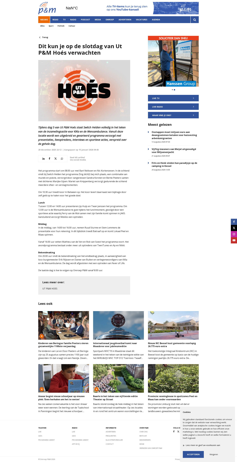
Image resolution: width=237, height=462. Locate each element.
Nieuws (44, 19)
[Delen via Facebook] (49, 158)
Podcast (85, 19)
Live (39, 432)
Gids (40, 436)
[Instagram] (234, 234)
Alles (42, 26)
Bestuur (143, 436)
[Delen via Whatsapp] (62, 158)
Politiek (61, 26)
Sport (51, 26)
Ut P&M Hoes (49, 288)
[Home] (50, 8)
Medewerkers (145, 440)
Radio (73, 19)
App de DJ (76, 444)
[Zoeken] (194, 19)
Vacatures (141, 19)
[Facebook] (173, 431)
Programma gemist (46, 440)
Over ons (143, 432)
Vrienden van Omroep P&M (150, 448)
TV (64, 19)
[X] (178, 431)
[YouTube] (234, 240)
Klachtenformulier (114, 440)
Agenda (156, 19)
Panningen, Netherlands (79, 8)
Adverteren (125, 19)
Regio (55, 19)
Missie (141, 444)
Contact (110, 444)
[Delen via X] (55, 158)
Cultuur (72, 26)
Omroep (110, 19)
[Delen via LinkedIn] (43, 158)
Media (98, 19)
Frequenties (111, 436)
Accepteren (193, 454)
